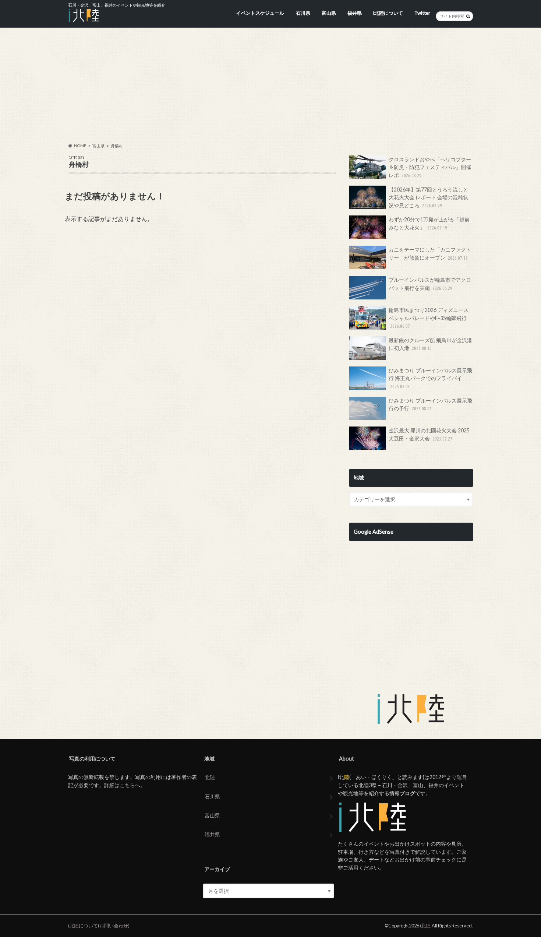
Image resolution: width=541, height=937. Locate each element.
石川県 (303, 13)
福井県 (354, 13)
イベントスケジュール (260, 13)
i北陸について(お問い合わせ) (99, 926)
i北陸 (425, 926)
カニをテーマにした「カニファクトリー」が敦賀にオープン (430, 253)
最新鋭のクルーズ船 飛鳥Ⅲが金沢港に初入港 (430, 344)
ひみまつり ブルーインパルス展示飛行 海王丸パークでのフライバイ (430, 378)
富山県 (329, 13)
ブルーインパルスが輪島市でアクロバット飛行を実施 (430, 284)
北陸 (210, 777)
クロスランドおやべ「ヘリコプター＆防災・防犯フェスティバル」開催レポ (430, 167)
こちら (127, 785)
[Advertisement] (270, 85)
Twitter (422, 13)
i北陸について (388, 13)
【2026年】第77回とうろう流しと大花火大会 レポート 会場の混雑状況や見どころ (428, 197)
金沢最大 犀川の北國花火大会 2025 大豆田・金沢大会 (429, 434)
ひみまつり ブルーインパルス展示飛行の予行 (430, 404)
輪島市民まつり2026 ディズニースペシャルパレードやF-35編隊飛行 (428, 318)
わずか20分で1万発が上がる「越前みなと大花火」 (429, 223)
